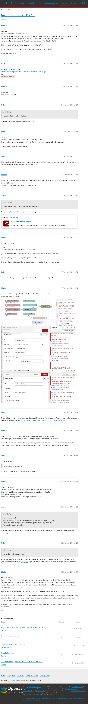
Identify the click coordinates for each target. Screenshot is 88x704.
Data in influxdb (7, 653)
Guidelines (20, 676)
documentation (51, 3)
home (23, 3)
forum (64, 3)
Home (3, 676)
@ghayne (24, 562)
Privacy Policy (45, 676)
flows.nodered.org (12, 217)
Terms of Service (32, 676)
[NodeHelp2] (38, 347)
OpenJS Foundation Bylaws (64, 698)
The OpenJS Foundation (30, 698)
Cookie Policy (37, 700)
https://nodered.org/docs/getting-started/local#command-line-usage (23, 72)
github (82, 3)
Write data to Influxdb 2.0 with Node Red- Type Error (22, 627)
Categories (11, 676)
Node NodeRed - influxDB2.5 (13, 644)
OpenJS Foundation (35, 687)
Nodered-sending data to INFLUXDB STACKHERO (21, 662)
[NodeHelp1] (38, 312)
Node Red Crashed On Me (18, 15)
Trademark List (40, 691)
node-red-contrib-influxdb (22, 221)
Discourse (13, 680)
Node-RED (8, 3)
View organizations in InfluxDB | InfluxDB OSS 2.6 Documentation (41, 420)
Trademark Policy (28, 691)
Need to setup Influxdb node (12, 636)
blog (39, 3)
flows (73, 3)
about (31, 3)
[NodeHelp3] (38, 386)
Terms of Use (41, 698)
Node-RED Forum (7, 10)
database (9, 647)
